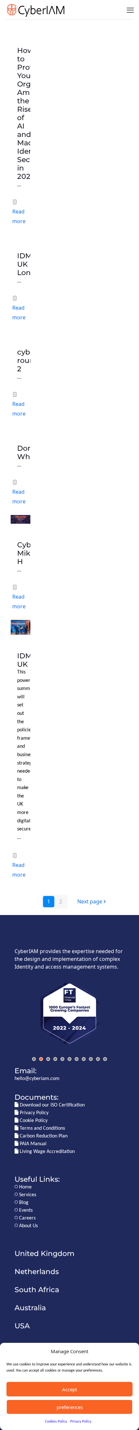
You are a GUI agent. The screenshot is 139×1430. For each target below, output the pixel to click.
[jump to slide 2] (41, 1059)
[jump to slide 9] (91, 1059)
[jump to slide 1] (34, 1059)
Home (25, 1187)
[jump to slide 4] (55, 1059)
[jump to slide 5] (62, 1059)
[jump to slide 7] (77, 1059)
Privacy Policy (80, 1422)
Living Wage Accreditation (46, 1151)
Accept (69, 1389)
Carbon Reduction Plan (43, 1136)
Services (27, 1195)
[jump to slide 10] (98, 1059)
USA (22, 1326)
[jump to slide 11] (105, 1059)
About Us (28, 1226)
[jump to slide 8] (84, 1059)
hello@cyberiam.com (37, 1078)
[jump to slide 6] (69, 1059)
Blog (23, 1202)
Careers (27, 1218)
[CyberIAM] (35, 10)
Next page (89, 901)
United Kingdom (44, 1253)
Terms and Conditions (41, 1128)
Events (25, 1210)
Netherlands (37, 1271)
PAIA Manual (32, 1144)
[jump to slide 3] (48, 1059)
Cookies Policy (56, 1422)
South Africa (37, 1289)
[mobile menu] (130, 9)
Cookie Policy (33, 1120)
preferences (70, 1407)
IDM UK (24, 660)
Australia (30, 1307)
